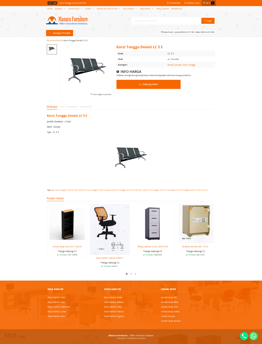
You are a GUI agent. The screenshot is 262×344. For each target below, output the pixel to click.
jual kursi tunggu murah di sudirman (127, 190)
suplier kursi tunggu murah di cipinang (158, 190)
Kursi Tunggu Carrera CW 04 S (73, 3)
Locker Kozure (168, 316)
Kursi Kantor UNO (113, 306)
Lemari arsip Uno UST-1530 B (67, 246)
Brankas (58, 8)
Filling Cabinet (162, 8)
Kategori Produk (61, 33)
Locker (88, 8)
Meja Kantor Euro (56, 316)
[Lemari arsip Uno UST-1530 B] (67, 223)
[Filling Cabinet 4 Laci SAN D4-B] (152, 223)
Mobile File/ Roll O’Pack (107, 8)
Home (50, 8)
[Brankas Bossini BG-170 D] (195, 223)
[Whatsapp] (253, 336)
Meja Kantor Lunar (57, 311)
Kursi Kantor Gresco (114, 311)
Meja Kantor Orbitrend (59, 306)
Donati (178, 64)
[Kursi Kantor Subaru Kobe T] (109, 229)
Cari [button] (209, 20)
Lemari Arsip (73, 8)
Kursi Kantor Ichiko (113, 297)
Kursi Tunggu (189, 64)
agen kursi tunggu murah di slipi (64, 190)
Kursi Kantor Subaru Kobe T (109, 257)
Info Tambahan (68, 106)
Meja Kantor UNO (56, 297)
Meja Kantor (145, 8)
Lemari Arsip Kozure (171, 320)
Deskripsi (52, 106)
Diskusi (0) (86, 106)
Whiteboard (176, 8)
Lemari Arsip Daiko (170, 311)
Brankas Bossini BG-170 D (195, 246)
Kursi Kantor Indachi (114, 302)
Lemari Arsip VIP (169, 297)
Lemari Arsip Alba (169, 302)
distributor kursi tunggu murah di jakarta (94, 190)
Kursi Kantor (128, 8)
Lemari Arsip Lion (169, 306)
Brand (170, 64)
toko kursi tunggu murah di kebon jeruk (191, 190)
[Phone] (244, 336)
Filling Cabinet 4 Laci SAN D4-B (152, 246)
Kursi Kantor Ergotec (114, 316)
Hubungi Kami (150, 84)
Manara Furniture (138, 338)
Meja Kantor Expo (56, 302)
